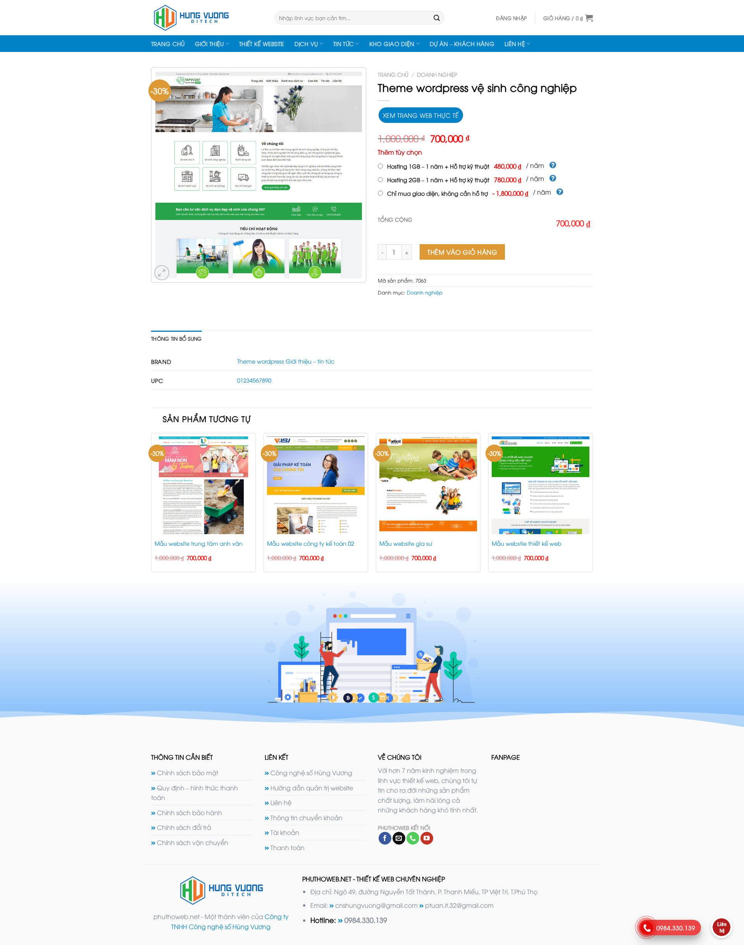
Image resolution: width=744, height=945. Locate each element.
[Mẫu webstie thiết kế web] (540, 485)
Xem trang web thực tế (421, 115)
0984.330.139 (365, 919)
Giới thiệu (209, 43)
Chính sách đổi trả (184, 827)
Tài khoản (284, 832)
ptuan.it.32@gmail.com (459, 905)
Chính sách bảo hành (189, 812)
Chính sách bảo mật (187, 772)
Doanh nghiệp (437, 74)
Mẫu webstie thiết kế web (526, 543)
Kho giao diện (392, 43)
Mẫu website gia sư (405, 543)
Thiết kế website (261, 43)
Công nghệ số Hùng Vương (311, 772)
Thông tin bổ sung (176, 338)
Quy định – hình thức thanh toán (194, 792)
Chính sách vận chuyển (192, 842)
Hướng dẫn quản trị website (311, 787)
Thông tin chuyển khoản (306, 817)
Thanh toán (287, 847)
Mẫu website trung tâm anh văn (199, 543)
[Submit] (436, 17)
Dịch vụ (306, 43)
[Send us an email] (399, 838)
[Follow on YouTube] (426, 838)
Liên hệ (515, 43)
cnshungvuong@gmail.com (376, 905)
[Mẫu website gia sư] (428, 485)
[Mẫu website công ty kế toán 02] (316, 485)
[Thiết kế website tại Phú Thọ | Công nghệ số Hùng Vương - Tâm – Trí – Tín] (207, 17)
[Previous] (151, 505)
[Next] (592, 505)
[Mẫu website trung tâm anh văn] (203, 485)
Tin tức (343, 43)
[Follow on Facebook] (385, 838)
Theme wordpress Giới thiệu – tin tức (285, 361)
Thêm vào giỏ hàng (462, 252)
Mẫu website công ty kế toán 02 (310, 543)
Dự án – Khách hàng (462, 43)
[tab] (176, 338)
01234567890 (254, 380)
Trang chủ (168, 43)
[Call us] (412, 838)
